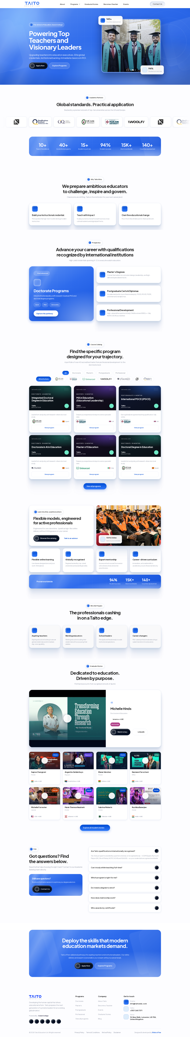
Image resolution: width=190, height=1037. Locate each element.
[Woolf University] (106, 379)
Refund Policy (106, 1032)
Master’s (78, 1005)
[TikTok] (59, 1021)
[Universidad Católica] (59, 379)
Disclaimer (117, 1032)
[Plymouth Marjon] (73, 379)
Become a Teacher (105, 1005)
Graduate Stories (104, 1014)
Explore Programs (59, 65)
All (66, 373)
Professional (120, 373)
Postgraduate (104, 373)
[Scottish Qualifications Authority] (148, 379)
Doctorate (76, 373)
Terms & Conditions (93, 1032)
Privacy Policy (79, 1032)
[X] (53, 1021)
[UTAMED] (123, 379)
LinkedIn (141, 732)
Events (100, 1010)
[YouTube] (48, 1021)
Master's (89, 373)
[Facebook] (37, 1021)
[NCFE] (137, 379)
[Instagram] (31, 1021)
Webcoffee (156, 1032)
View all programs (94, 486)
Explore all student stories (93, 828)
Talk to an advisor (71, 538)
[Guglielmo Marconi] (88, 379)
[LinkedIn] (42, 1021)
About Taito (102, 1001)
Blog (100, 1019)
